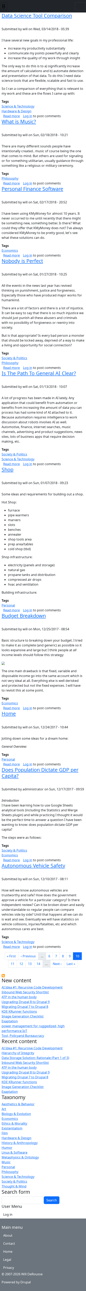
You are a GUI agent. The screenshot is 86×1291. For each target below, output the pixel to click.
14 (39, 963)
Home (7, 1251)
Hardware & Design (16, 1138)
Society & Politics (14, 1181)
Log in (27, 116)
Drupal (25, 1282)
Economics (10, 1118)
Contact (9, 1243)
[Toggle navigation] (80, 6)
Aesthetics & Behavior (18, 1104)
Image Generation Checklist (23, 1016)
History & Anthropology (20, 1143)
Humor (7, 1147)
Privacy (8, 1267)
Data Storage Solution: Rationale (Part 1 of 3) (35, 1058)
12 (22, 963)
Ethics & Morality (14, 1123)
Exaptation (10, 1021)
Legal (7, 1259)
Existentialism (12, 1128)
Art (4, 1109)
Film (5, 1133)
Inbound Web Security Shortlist (25, 992)
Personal (8, 1167)
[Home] (5, 6)
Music (6, 1162)
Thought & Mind (14, 1186)
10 (78, 956)
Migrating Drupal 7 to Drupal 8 (25, 1006)
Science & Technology (18, 1176)
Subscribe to (3, 975)
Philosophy (10, 1172)
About (7, 1235)
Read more (11, 116)
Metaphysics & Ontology (20, 1157)
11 (14, 963)
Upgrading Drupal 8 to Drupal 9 (26, 1002)
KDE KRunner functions (19, 1011)
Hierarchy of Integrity (18, 1053)
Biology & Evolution (16, 1114)
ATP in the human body (19, 997)
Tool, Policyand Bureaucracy (23, 1035)
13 (31, 963)
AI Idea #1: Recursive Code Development (32, 987)
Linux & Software (14, 1152)
